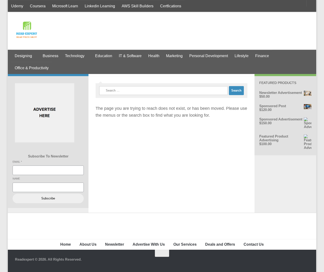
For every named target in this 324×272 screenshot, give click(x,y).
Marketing (174, 56)
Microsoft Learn (65, 6)
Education (103, 56)
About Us (88, 244)
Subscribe (48, 198)
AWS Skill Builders (137, 6)
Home (65, 244)
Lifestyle (242, 56)
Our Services (185, 244)
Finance (262, 56)
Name (16, 178)
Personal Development (208, 56)
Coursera (38, 6)
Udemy (17, 6)
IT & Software (130, 56)
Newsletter (114, 244)
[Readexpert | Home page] (26, 30)
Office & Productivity (32, 68)
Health (153, 56)
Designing (23, 56)
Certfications (170, 6)
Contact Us (254, 244)
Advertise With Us (149, 244)
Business (50, 56)
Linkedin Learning (100, 6)
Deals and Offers (220, 244)
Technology (74, 56)
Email (17, 161)
